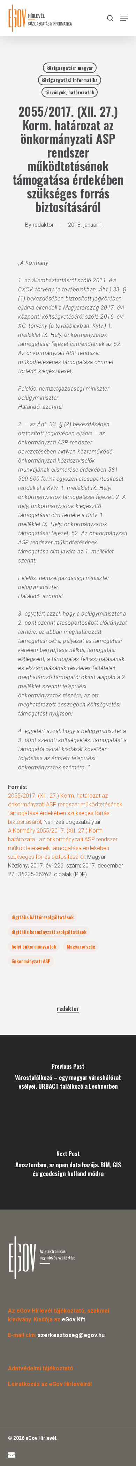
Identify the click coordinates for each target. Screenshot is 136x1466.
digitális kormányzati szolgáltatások (49, 931)
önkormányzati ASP (31, 961)
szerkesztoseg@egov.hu (71, 1335)
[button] (124, 18)
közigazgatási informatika (69, 80)
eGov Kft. (74, 1319)
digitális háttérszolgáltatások (43, 917)
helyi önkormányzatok (34, 946)
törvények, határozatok (69, 92)
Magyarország (81, 946)
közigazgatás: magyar (69, 67)
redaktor (43, 225)
